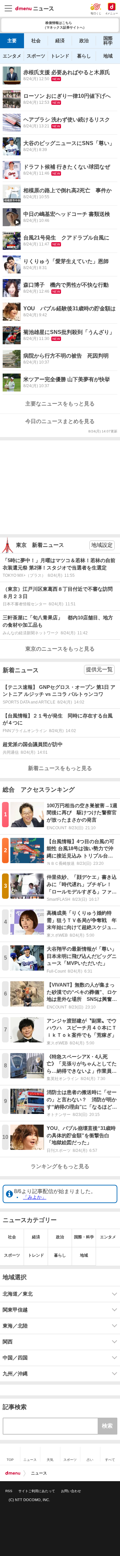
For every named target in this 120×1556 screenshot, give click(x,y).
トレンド (60, 56)
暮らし (84, 56)
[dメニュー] (13, 1473)
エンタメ (12, 56)
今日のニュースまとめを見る (60, 421)
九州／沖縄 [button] (15, 1373)
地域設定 (102, 545)
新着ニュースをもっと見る (60, 768)
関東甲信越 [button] (15, 1310)
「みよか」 (34, 1197)
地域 (108, 56)
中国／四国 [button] (15, 1357)
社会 (36, 40)
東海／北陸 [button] (15, 1325)
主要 (12, 40)
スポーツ (36, 56)
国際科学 (108, 41)
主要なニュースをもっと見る (60, 403)
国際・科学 (84, 1237)
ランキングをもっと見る (60, 1166)
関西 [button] (8, 1341)
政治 (84, 40)
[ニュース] (34, 8)
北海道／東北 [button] (18, 1294)
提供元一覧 (99, 669)
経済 (60, 40)
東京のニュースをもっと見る (60, 649)
